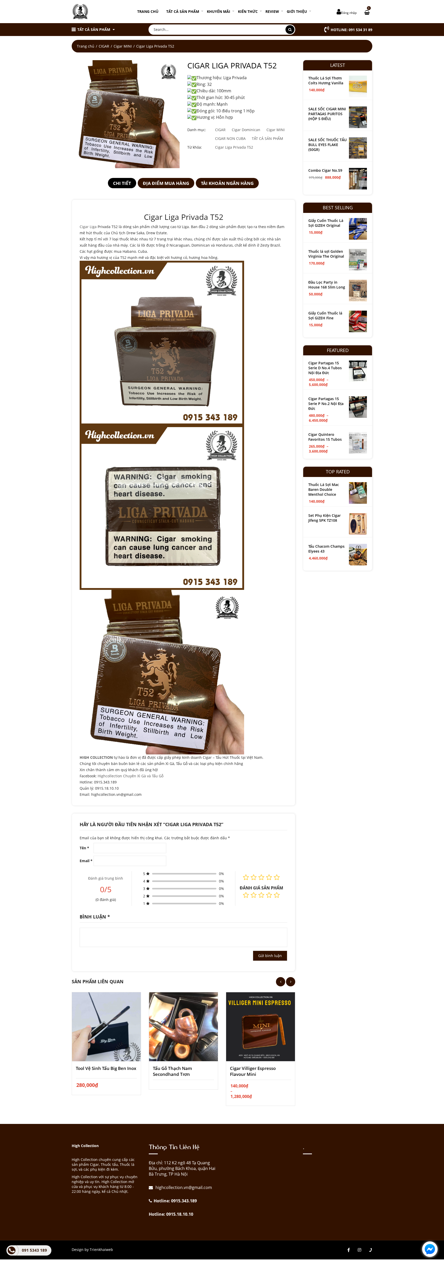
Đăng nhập (349, 13)
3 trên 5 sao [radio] (261, 895)
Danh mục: (196, 129)
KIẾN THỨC (248, 11)
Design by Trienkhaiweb (92, 1249)
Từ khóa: (194, 147)
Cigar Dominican (246, 129)
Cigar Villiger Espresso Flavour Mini (253, 1071)
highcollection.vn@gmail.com (183, 1187)
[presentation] (280, 981)
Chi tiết (122, 183)
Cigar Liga (88, 226)
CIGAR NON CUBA (230, 138)
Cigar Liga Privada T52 (234, 147)
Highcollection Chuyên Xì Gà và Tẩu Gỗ (130, 775)
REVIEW (272, 11)
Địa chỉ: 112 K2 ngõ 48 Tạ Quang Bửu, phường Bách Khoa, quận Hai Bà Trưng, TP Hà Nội (182, 1168)
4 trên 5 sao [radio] (269, 895)
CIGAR (104, 46)
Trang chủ (148, 11)
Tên (84, 847)
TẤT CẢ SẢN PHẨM (182, 11)
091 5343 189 (34, 1250)
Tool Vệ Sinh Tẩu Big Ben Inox (106, 1068)
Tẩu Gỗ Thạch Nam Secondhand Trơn (172, 1071)
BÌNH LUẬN (95, 917)
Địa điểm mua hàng (166, 183)
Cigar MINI (123, 46)
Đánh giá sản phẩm (261, 888)
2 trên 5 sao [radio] (254, 895)
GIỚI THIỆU (297, 11)
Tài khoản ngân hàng (227, 183)
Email (86, 860)
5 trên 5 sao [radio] (277, 895)
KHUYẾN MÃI (218, 11)
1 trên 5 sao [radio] (246, 895)
